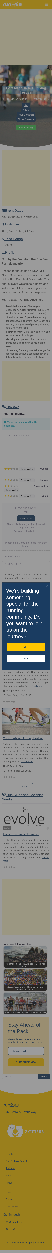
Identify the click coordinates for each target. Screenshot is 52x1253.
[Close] (46, 586)
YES (26, 647)
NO (26, 658)
